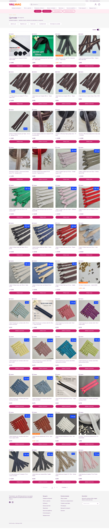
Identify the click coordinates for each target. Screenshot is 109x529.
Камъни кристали (46, 505)
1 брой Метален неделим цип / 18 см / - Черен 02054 (66, 399)
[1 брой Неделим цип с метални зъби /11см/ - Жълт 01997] (19, 348)
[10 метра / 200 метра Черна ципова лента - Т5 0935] (66, 121)
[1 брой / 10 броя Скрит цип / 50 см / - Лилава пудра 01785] (66, 159)
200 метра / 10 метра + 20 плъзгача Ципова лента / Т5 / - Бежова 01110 (19, 172)
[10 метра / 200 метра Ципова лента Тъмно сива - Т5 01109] (89, 121)
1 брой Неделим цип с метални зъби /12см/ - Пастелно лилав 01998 (42, 361)
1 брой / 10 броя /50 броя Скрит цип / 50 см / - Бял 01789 (42, 210)
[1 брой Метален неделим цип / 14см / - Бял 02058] (66, 424)
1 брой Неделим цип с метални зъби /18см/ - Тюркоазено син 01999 (65, 361)
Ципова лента (42, 24)
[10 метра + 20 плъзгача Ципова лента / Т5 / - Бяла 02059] (89, 424)
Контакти (63, 510)
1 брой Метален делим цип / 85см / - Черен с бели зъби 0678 (89, 58)
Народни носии (92, 8)
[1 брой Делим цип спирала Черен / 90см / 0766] (89, 83)
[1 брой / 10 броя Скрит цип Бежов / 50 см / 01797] (42, 272)
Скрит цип (32, 24)
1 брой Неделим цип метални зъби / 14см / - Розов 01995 (65, 323)
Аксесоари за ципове (55, 24)
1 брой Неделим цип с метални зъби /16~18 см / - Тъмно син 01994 (42, 323)
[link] (44, 487)
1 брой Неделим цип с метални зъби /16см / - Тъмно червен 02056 (19, 437)
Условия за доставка (65, 503)
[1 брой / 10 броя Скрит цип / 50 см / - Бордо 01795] (66, 235)
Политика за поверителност (67, 501)
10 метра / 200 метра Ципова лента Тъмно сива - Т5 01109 (89, 134)
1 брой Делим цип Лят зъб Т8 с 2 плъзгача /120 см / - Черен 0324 (65, 58)
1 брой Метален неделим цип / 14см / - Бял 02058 (65, 437)
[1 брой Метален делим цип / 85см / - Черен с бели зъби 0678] (89, 45)
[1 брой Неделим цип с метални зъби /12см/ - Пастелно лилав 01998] (42, 348)
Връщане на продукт (65, 508)
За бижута (45, 503)
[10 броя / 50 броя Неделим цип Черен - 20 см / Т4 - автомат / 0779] (19, 121)
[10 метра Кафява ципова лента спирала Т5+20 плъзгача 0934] (42, 121)
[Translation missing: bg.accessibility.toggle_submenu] (22, 8)
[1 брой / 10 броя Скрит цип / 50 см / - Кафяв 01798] (66, 272)
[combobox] (57, 4)
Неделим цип (23, 24)
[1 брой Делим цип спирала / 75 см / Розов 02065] (89, 462)
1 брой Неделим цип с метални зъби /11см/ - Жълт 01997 (19, 361)
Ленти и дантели (27, 8)
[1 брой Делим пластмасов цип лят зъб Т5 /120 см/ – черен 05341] (42, 45)
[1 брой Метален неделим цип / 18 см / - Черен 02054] (66, 386)
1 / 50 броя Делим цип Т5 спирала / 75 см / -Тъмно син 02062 (18, 475)
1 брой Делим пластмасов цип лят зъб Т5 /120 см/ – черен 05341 (42, 58)
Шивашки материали (16, 8)
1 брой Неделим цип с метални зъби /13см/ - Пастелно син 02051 (19, 399)
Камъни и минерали (51, 8)
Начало (10, 14)
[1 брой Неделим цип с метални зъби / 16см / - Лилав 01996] (89, 310)
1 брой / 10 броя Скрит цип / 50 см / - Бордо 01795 (65, 248)
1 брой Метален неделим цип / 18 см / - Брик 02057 (42, 437)
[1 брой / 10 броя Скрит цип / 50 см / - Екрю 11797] (19, 272)
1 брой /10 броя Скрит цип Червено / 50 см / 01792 (88, 210)
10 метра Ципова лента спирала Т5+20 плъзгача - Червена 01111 (41, 172)
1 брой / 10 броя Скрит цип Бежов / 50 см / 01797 (41, 285)
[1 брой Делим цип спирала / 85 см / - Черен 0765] (66, 83)
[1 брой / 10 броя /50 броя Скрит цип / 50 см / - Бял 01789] (42, 197)
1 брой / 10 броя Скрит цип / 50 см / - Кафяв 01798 (65, 285)
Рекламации (63, 505)
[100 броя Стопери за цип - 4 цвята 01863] (89, 272)
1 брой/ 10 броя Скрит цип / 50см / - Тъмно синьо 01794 (41, 248)
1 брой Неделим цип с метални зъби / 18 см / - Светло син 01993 (19, 323)
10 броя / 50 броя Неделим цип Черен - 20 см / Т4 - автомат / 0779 (19, 134)
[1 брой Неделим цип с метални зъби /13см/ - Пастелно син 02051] (19, 386)
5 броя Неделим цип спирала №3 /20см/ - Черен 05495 (18, 58)
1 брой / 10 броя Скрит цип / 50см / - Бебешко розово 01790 (66, 210)
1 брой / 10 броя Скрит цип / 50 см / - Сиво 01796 (88, 248)
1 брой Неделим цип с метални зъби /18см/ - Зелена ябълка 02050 (88, 361)
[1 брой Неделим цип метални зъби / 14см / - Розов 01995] (66, 310)
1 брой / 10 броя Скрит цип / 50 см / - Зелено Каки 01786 (89, 172)
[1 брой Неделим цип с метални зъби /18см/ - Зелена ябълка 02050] (89, 348)
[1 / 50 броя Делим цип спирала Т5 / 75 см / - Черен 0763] (19, 83)
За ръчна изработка (71, 8)
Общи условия (64, 498)
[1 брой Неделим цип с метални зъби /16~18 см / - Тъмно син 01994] (42, 310)
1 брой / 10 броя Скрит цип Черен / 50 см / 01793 (18, 248)
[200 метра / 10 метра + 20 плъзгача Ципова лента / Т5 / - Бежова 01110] (19, 159)
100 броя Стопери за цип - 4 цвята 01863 (88, 285)
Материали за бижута (39, 8)
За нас (87, 1)
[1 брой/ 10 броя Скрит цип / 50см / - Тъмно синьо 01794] (42, 235)
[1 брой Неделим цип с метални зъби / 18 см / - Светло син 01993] (19, 310)
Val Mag (13, 523)
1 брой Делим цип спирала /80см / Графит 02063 (41, 475)
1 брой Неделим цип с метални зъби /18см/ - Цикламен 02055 (88, 399)
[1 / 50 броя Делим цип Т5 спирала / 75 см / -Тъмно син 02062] (19, 462)
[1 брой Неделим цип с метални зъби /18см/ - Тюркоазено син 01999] (66, 348)
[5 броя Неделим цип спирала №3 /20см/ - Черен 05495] (19, 45)
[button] (99, 4)
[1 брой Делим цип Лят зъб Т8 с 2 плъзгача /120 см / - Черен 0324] (66, 45)
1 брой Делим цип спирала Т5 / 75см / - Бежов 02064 (66, 475)
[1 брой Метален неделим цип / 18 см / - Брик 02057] (42, 424)
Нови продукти (47, 11)
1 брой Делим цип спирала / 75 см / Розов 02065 (88, 475)
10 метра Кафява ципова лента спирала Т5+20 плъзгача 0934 (42, 134)
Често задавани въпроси (95, 1)
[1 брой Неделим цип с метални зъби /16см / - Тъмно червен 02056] (19, 424)
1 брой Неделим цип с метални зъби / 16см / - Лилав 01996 (89, 323)
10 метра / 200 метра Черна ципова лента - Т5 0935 (66, 134)
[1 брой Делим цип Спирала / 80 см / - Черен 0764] (42, 83)
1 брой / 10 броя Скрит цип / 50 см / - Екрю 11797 (18, 285)
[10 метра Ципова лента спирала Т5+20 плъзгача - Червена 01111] (42, 159)
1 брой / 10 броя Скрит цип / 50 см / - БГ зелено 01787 (18, 210)
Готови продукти (82, 8)
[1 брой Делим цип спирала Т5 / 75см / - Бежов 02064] (66, 462)
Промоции (38, 11)
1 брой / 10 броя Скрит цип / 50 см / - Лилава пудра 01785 (65, 172)
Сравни (94, 29)
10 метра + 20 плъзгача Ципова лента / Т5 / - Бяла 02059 (89, 437)
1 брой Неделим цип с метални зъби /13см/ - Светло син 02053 (42, 399)
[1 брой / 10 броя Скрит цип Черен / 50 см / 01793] (19, 235)
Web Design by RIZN (18, 523)
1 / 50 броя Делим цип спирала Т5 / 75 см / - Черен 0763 (19, 96)
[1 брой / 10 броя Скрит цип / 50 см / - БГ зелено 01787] (19, 197)
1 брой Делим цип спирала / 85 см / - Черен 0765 (65, 96)
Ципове (14, 14)
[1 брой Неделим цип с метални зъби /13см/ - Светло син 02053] (42, 386)
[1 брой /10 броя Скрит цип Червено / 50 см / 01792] (89, 197)
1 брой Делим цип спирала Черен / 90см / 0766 (89, 96)
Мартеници (61, 8)
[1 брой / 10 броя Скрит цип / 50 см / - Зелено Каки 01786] (89, 159)
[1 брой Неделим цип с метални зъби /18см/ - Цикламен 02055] (89, 386)
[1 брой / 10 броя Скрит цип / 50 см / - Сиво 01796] (89, 235)
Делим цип (13, 24)
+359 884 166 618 (12, 1)
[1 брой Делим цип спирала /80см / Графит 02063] (42, 462)
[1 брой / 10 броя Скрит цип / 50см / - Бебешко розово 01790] (66, 197)
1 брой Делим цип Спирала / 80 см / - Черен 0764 (42, 96)
